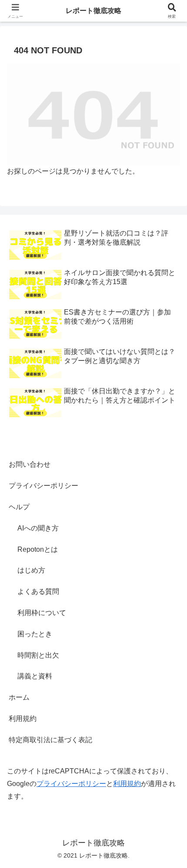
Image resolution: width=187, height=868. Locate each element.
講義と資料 (34, 676)
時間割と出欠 (38, 655)
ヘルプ (19, 507)
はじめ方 (31, 570)
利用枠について (41, 612)
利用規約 (23, 718)
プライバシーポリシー (43, 485)
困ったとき (34, 634)
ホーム (19, 697)
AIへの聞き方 (38, 528)
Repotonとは (37, 549)
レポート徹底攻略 (93, 10)
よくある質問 (38, 591)
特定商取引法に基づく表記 (50, 740)
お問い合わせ (29, 464)
